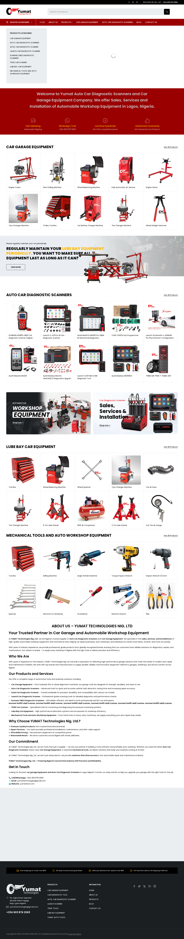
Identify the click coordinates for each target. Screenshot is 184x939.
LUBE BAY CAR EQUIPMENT (21, 66)
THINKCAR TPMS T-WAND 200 (158, 376)
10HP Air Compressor (86, 525)
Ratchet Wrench (119, 614)
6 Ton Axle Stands (51, 525)
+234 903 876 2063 (18, 912)
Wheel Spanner (84, 487)
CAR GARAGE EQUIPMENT (20, 38)
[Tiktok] (133, 2)
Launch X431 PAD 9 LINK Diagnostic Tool (87, 377)
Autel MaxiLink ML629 (18, 376)
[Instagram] (137, 2)
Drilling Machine (50, 576)
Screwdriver (82, 614)
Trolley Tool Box (50, 225)
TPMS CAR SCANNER (18, 62)
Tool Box (12, 487)
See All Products (171, 147)
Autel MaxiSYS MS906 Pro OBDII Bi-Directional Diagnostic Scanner (90, 338)
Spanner (12, 614)
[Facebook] (129, 2)
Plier (147, 614)
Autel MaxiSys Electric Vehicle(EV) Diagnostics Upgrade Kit (57, 378)
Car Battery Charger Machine (90, 225)
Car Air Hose (151, 487)
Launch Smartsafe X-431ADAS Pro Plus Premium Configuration (160, 336)
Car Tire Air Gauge (154, 525)
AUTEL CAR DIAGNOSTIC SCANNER (24, 47)
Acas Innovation (74, 934)
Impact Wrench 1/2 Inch (156, 576)
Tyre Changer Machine (19, 225)
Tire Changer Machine (121, 225)
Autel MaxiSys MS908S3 (122, 376)
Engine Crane (14, 187)
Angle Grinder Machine (87, 576)
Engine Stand (151, 187)
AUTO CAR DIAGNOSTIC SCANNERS (24, 42)
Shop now (17, 422)
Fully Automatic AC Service (123, 187)
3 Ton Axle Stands (119, 525)
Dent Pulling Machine (52, 187)
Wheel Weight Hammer (156, 225)
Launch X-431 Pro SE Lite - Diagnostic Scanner (54, 336)
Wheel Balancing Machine (88, 187)
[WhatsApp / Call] (67, 120)
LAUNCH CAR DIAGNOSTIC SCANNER (25, 51)
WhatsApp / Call (67, 126)
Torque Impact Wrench (122, 576)
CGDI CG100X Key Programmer (125, 335)
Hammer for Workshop (53, 614)
